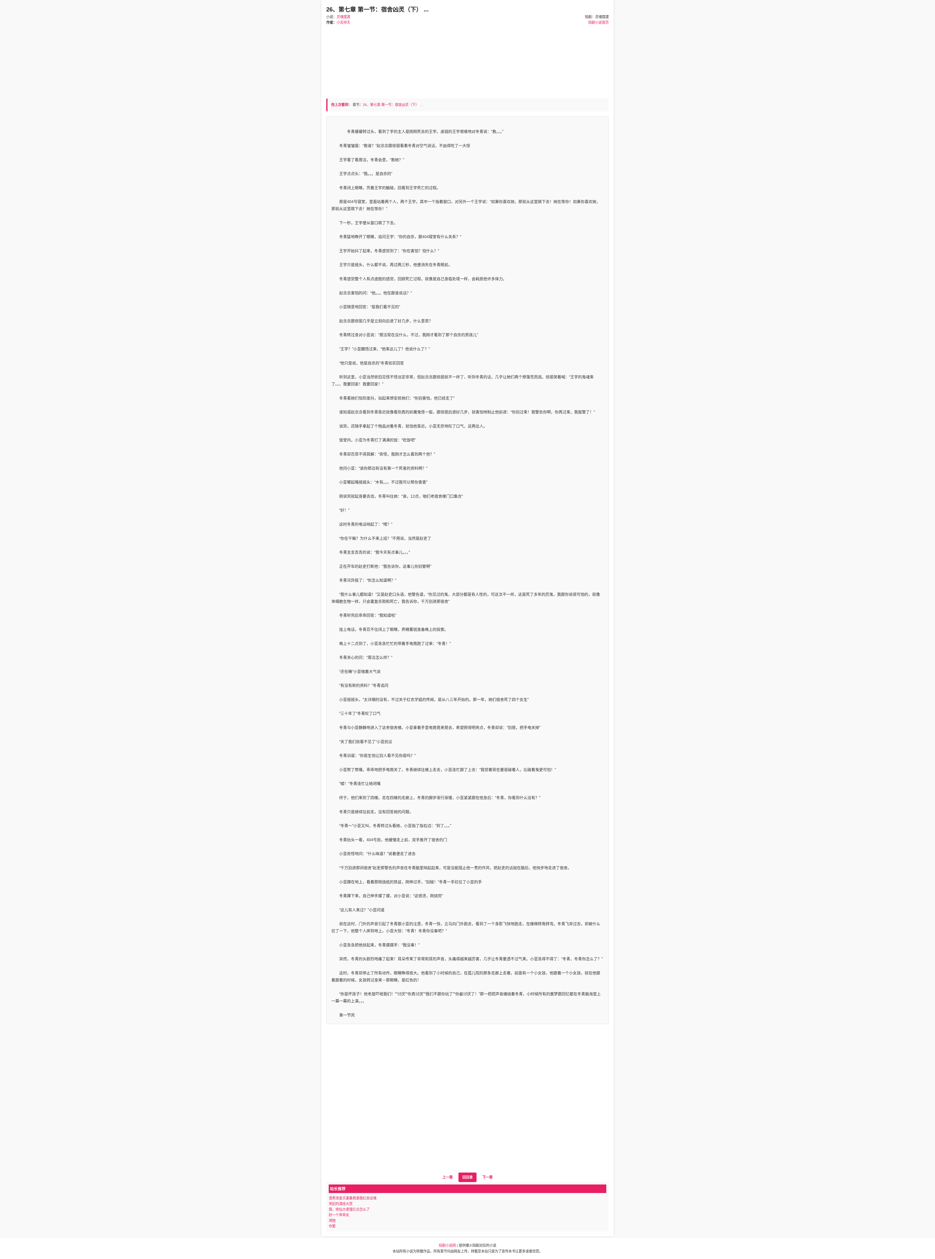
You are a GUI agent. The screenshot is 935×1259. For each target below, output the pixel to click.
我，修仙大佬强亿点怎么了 (349, 1209)
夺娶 (332, 1226)
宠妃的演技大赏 (341, 1204)
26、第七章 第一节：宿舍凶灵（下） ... (393, 105)
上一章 (447, 1177)
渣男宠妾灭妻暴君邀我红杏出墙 (352, 1198)
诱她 (332, 1220)
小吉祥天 (343, 22)
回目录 (467, 1177)
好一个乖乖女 (339, 1215)
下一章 (487, 1177)
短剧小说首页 (598, 22)
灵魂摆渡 (343, 17)
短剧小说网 (447, 1245)
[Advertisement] (467, 59)
